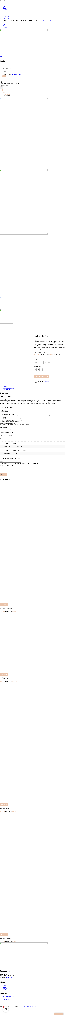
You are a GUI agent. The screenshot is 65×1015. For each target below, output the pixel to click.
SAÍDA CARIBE (5, 678)
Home (4, 5)
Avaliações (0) (6, 389)
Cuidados (5, 990)
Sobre (4, 8)
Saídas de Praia (7, 94)
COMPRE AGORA (46, 20)
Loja (4, 6)
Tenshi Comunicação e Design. (30, 1006)
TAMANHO (37, 366)
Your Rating (3, 465)
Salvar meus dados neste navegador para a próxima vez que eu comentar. (20, 463)
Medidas (5, 988)
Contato (5, 9)
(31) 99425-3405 (10, 977)
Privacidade (6, 999)
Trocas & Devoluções (8, 998)
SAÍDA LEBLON (5, 938)
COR (35, 359)
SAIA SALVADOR (6, 608)
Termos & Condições (8, 996)
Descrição (5, 386)
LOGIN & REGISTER (6, 12)
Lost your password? (16, 74)
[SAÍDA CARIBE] (20, 671)
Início (4, 93)
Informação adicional (8, 388)
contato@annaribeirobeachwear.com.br (14, 978)
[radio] (36, 362)
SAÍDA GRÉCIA (5, 808)
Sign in (2, 56)
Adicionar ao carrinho (41, 376)
